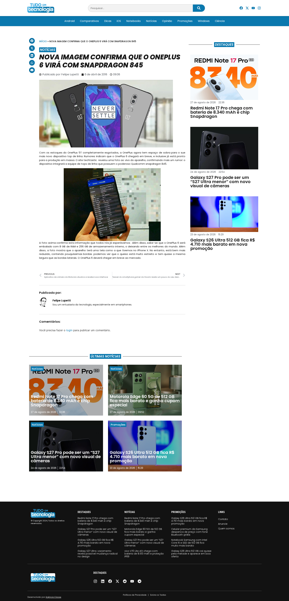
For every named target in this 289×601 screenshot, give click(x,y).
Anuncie (222, 524)
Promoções (184, 21)
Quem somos (226, 528)
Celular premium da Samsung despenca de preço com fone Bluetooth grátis (189, 531)
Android (69, 21)
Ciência (220, 21)
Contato (223, 519)
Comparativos (89, 21)
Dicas (107, 21)
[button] (32, 41)
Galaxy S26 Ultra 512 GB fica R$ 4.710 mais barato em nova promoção (95, 542)
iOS (119, 21)
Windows (204, 21)
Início (43, 41)
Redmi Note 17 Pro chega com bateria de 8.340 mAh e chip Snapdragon (95, 521)
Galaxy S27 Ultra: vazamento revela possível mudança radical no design (98, 553)
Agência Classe (53, 597)
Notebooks (133, 21)
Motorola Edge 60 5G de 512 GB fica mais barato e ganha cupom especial (143, 531)
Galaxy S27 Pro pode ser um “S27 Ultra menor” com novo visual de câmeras (97, 531)
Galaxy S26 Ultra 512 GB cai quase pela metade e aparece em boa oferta (191, 553)
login (69, 330)
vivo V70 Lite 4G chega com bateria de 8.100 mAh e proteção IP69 (144, 553)
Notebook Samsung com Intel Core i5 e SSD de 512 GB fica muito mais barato (189, 542)
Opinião (167, 21)
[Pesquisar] (199, 8)
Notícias (151, 21)
